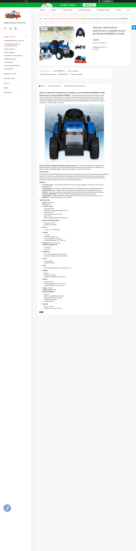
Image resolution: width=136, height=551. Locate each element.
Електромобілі (75, 18)
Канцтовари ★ (8, 69)
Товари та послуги (9, 37)
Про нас (118, 10)
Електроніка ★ (8, 62)
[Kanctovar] (16, 14)
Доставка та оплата (85, 10)
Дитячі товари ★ (9, 52)
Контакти (6, 83)
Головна (42, 10)
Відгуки (6, 88)
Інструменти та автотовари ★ (13, 55)
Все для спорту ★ (9, 49)
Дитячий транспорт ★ (62, 18)
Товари (53, 10)
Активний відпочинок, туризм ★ (14, 40)
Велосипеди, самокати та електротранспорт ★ (12, 45)
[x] (42, 312)
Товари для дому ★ (10, 59)
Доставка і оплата (9, 78)
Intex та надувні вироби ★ (12, 65)
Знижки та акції (67, 10)
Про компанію (8, 92)
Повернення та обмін (10, 73)
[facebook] (40, 312)
